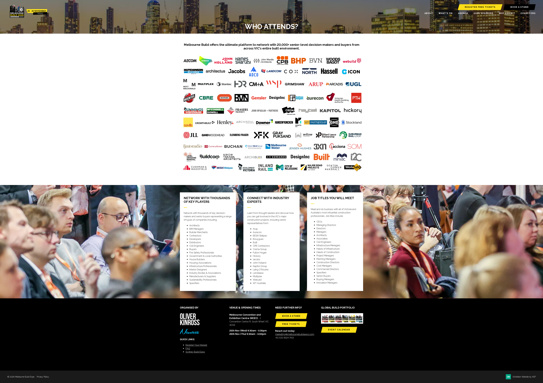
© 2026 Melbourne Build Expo (20, 377)
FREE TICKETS (291, 324)
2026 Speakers (483, 13)
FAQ (188, 348)
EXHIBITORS (528, 13)
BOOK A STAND (519, 7)
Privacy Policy (43, 377)
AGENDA (463, 13)
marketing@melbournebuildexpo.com (294, 334)
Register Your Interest (196, 345)
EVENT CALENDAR (339, 330)
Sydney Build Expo (195, 351)
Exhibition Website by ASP (524, 377)
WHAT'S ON (446, 13)
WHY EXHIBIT (507, 13)
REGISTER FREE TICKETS (480, 7)
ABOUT (429, 13)
